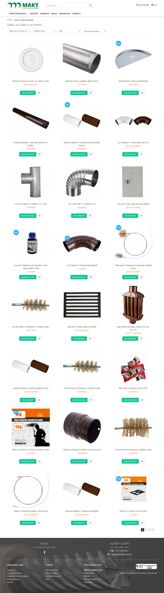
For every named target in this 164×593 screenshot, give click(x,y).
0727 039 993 (120, 550)
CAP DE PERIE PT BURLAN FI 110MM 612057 (30, 327)
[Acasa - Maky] (23, 5)
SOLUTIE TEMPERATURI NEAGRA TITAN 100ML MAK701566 (30, 266)
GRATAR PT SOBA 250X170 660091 (82, 327)
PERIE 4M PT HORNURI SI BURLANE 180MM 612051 (133, 266)
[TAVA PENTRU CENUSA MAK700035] (133, 59)
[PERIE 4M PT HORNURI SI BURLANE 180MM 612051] (133, 243)
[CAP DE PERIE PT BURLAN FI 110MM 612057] (31, 305)
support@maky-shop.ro (121, 554)
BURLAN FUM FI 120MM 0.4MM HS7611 (82, 81)
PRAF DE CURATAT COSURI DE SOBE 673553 (30, 449)
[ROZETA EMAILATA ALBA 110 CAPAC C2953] (31, 59)
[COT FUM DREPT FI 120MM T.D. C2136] (31, 182)
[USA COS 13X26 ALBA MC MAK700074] (133, 182)
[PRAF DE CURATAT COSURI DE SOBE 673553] (31, 428)
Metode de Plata (51, 570)
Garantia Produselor (53, 576)
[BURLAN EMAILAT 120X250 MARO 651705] (31, 366)
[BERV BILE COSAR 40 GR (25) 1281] (133, 366)
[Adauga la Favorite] (39, 93)
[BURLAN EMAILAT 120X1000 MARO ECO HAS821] (31, 121)
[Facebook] (44, 552)
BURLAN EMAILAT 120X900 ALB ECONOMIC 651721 (82, 144)
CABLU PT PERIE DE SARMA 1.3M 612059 (31, 511)
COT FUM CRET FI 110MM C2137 (82, 204)
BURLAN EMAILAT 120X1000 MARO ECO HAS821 (31, 144)
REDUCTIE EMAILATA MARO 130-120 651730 (82, 449)
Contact (10, 582)
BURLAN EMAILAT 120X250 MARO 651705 (30, 388)
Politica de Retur (51, 573)
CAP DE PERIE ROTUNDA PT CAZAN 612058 (82, 388)
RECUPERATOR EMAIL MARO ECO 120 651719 (133, 328)
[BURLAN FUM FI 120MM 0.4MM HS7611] (82, 59)
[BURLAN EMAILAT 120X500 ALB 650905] (82, 489)
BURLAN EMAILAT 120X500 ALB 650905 (82, 511)
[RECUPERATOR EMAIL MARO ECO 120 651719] (133, 305)
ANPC (47, 579)
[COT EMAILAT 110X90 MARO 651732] (133, 120)
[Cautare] (90, 5)
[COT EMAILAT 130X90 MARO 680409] (82, 243)
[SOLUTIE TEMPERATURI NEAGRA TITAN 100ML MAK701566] (31, 243)
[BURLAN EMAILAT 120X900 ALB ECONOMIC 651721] (82, 120)
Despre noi (11, 570)
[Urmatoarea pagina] (153, 529)
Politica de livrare (13, 579)
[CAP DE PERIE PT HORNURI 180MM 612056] (133, 428)
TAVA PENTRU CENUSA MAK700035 (133, 81)
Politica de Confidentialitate (17, 576)
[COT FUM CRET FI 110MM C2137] (82, 182)
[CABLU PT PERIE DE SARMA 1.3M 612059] (31, 489)
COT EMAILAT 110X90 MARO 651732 (133, 142)
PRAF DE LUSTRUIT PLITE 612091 (133, 511)
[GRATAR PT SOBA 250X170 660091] (82, 305)
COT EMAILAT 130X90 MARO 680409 (82, 265)
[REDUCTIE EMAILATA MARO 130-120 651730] (82, 428)
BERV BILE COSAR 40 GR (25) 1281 (133, 388)
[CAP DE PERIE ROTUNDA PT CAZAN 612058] (82, 366)
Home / (10, 19)
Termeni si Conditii (14, 573)
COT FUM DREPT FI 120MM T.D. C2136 (31, 204)
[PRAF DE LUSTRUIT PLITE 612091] (133, 489)
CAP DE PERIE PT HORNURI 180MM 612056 (133, 449)
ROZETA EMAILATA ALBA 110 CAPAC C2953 (31, 81)
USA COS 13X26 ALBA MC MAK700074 (133, 204)
